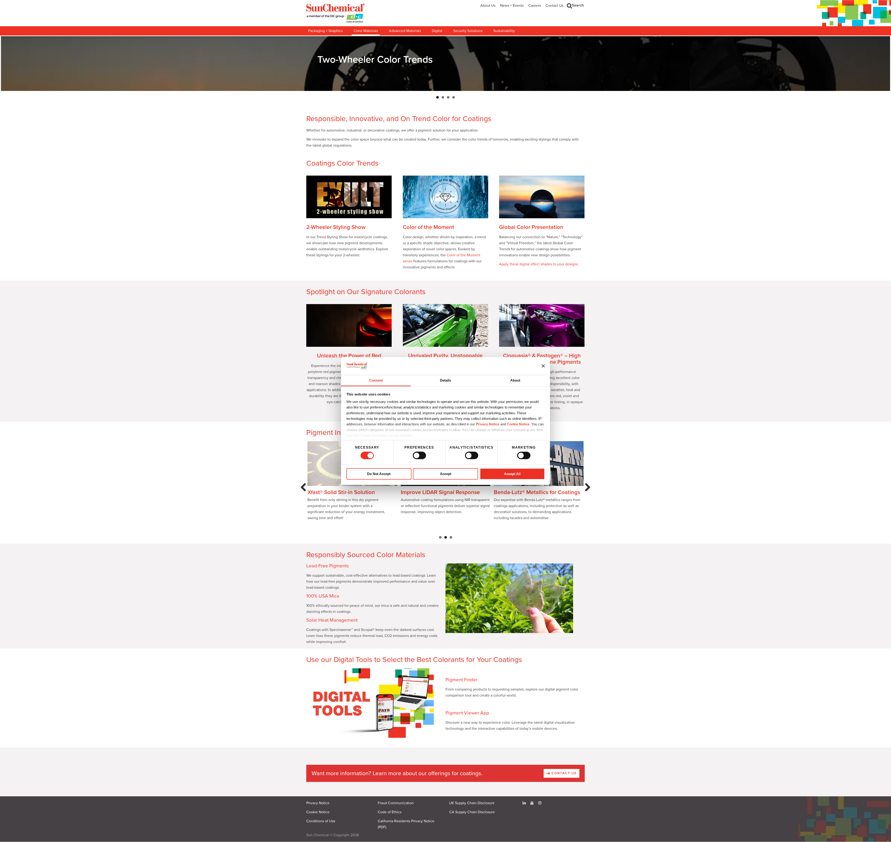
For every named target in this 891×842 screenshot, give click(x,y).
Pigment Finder (462, 682)
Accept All (512, 474)
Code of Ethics (389, 814)
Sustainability (504, 31)
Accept (445, 474)
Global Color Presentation (531, 229)
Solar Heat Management (332, 622)
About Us (487, 5)
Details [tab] (445, 380)
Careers (534, 5)
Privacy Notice (487, 424)
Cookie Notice (317, 814)
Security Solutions (467, 31)
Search (578, 5)
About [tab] (515, 380)
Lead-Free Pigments (327, 568)
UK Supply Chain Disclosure (471, 805)
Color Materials (366, 31)
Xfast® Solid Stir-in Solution (341, 494)
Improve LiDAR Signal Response (440, 494)
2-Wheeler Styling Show (335, 229)
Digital (437, 31)
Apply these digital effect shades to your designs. (539, 266)
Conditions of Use (320, 823)
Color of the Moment (428, 229)
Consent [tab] (376, 380)
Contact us (563, 775)
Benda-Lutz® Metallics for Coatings (537, 494)
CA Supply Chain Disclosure (472, 814)
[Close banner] (543, 366)
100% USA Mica (322, 598)
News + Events (512, 5)
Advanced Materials (405, 31)
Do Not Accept (379, 474)
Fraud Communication (396, 805)
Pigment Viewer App (467, 715)
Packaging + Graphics (325, 31)
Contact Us (554, 5)
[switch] (419, 455)
